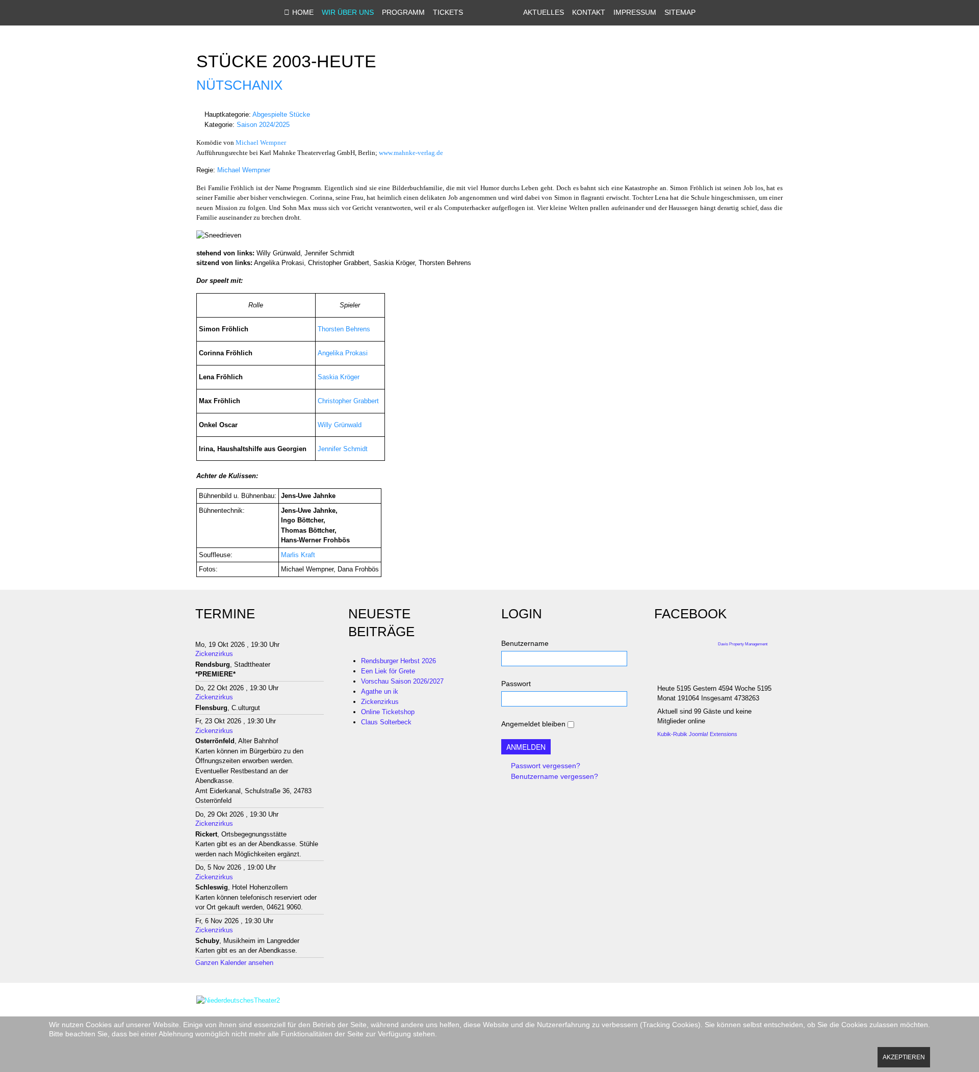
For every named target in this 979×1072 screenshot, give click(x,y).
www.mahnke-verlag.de (411, 152)
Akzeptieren (904, 1057)
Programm (403, 12)
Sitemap (679, 12)
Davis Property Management (742, 644)
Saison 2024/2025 (263, 124)
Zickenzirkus (214, 654)
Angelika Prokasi (343, 353)
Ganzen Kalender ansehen (234, 962)
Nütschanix (239, 85)
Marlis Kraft (298, 555)
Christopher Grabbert (348, 401)
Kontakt (588, 12)
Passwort (516, 683)
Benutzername (525, 643)
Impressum (634, 12)
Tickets (448, 12)
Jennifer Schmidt (343, 449)
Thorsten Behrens (344, 329)
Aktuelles (543, 12)
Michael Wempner (261, 142)
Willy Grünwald (340, 425)
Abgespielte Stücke (281, 114)
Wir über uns (348, 12)
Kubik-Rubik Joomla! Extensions (697, 734)
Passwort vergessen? (544, 766)
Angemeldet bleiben (533, 724)
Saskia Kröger (338, 377)
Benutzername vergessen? (553, 776)
